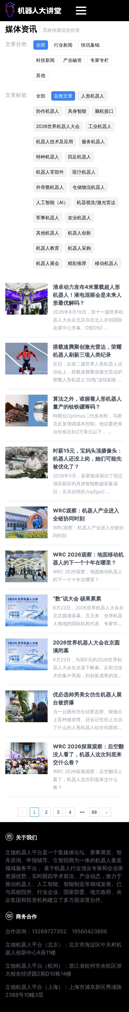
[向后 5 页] (82, 812)
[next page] (82, 812)
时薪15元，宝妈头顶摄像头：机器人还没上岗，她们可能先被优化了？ (87, 458)
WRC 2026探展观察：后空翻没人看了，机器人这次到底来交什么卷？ (88, 754)
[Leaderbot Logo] (33, 15)
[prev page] (22, 812)
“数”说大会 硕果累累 (77, 598)
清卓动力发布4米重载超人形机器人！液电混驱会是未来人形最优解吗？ (87, 295)
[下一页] (106, 812)
